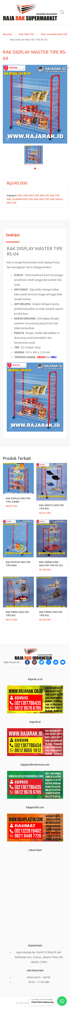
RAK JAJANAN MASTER (54, 34)
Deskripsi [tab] (12, 235)
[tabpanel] (35, 154)
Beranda (7, 34)
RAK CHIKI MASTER (28, 195)
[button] (67, 67)
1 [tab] (35, 168)
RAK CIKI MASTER (49, 195)
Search (62, 12)
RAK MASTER (26, 34)
